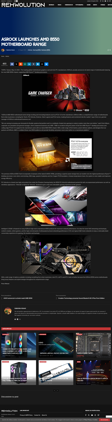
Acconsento (104, 419)
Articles (30, 50)
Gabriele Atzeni (10, 50)
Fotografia (79, 5)
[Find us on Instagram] (107, 1)
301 (51, 383)
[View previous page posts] (54, 390)
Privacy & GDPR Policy (26, 415)
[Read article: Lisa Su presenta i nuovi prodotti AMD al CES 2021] (93, 372)
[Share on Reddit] (21, 64)
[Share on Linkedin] (29, 64)
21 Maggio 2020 (22, 50)
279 (13, 355)
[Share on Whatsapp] (25, 64)
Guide (88, 5)
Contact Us (37, 415)
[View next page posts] (57, 390)
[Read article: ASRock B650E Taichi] (93, 345)
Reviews (51, 5)
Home (2, 56)
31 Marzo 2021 (44, 383)
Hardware (6, 334)
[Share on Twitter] (16, 64)
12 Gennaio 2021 (82, 383)
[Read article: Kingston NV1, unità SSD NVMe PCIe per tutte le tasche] (56, 372)
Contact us (9, 1)
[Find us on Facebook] (100, 1)
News (59, 5)
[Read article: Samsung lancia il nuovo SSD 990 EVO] (56, 345)
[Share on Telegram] (38, 64)
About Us (3, 1)
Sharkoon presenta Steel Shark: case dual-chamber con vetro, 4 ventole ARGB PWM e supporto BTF (17, 351)
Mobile (103, 5)
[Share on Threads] (42, 64)
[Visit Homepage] (23, 4)
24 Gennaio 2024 (45, 355)
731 (52, 355)
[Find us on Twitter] (103, 1)
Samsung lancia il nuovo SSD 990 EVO (54, 353)
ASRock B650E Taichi (84, 353)
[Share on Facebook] (12, 64)
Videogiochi (69, 5)
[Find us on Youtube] (105, 1)
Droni (95, 5)
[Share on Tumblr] (33, 64)
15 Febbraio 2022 (7, 383)
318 (89, 383)
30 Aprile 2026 (7, 355)
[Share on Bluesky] (46, 64)
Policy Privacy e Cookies (90, 419)
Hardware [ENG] (45, 50)
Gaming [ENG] (37, 50)
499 (15, 383)
